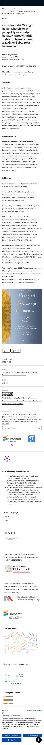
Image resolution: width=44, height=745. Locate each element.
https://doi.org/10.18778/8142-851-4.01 (17, 237)
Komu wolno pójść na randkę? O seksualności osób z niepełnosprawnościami (22, 478)
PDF (7, 351)
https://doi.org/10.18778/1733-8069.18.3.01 (22, 66)
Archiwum (19, 9)
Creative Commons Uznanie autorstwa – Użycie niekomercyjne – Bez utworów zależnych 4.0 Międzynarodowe (22, 401)
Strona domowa (7, 9)
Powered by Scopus (16, 683)
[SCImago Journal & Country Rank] (16, 664)
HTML (16, 351)
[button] (5, 710)
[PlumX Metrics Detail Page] (7, 459)
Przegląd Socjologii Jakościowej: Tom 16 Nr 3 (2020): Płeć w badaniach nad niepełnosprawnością (23, 483)
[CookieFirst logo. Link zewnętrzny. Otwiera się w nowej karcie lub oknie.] (3, 713)
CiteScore (19, 675)
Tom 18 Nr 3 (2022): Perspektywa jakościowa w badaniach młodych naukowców (18, 12)
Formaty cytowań (10, 428)
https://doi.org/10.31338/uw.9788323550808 (18, 280)
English (6, 516)
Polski (6, 520)
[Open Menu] (3, 3)
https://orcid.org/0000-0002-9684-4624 (13, 59)
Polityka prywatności (34, 710)
